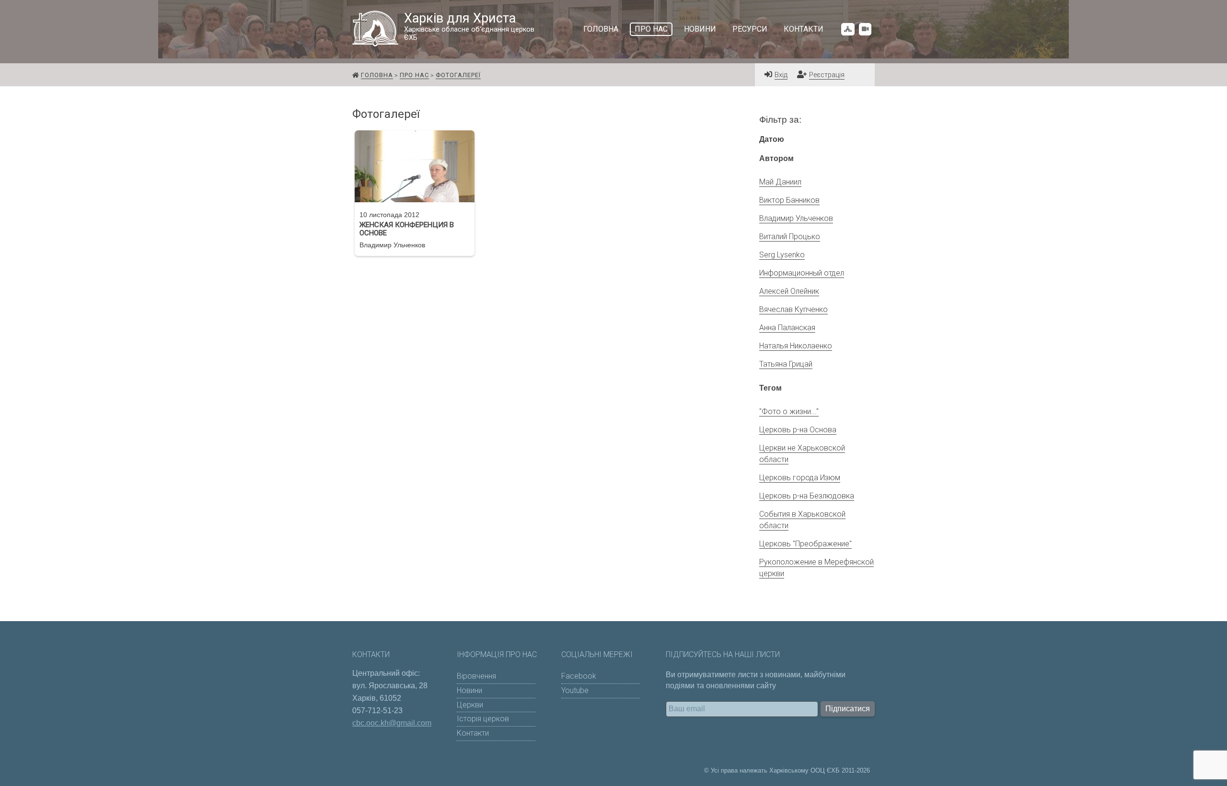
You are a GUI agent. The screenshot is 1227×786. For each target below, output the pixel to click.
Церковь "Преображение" (805, 543)
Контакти (803, 29)
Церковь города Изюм (799, 477)
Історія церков (483, 718)
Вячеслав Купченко (793, 309)
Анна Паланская (787, 327)
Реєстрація (827, 75)
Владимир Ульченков (796, 218)
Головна (600, 29)
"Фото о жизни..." (789, 411)
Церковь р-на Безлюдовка (806, 495)
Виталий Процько (789, 236)
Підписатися (847, 709)
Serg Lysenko (782, 254)
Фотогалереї (458, 75)
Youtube (575, 690)
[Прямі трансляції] (865, 29)
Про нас (651, 29)
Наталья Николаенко (795, 345)
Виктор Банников (789, 200)
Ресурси (749, 29)
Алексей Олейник (789, 291)
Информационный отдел (801, 272)
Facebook (578, 676)
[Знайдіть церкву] (848, 29)
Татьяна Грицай (785, 364)
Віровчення (476, 676)
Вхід (781, 75)
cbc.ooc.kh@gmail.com (391, 723)
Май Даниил (780, 181)
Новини (700, 29)
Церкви (470, 704)
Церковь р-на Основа (797, 429)
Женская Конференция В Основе (406, 229)
